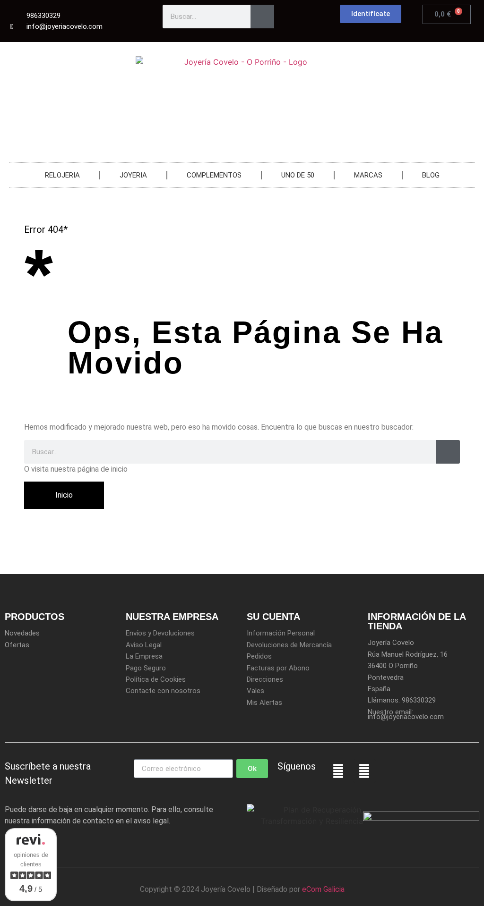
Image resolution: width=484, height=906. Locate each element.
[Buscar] (262, 16)
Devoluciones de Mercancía (289, 645)
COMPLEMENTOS (214, 175)
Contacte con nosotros (163, 690)
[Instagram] (364, 771)
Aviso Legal (144, 645)
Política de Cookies (156, 679)
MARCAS (368, 175)
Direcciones (265, 679)
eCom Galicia (323, 889)
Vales (255, 690)
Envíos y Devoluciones (160, 633)
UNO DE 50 (297, 175)
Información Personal (281, 633)
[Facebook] (338, 771)
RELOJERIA (62, 175)
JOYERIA (133, 175)
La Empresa (144, 656)
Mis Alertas (264, 702)
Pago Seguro (146, 668)
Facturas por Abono (278, 668)
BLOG (431, 175)
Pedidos (259, 656)
